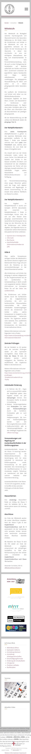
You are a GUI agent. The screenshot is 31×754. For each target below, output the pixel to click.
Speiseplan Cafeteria (13, 650)
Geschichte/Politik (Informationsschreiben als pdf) (15, 244)
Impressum (22, 753)
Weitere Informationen (12, 753)
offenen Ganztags (12, 433)
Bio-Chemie (10, 240)
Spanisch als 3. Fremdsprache (16, 236)
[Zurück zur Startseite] (9, 9)
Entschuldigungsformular (15, 659)
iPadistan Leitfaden (13, 665)
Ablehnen (16, 750)
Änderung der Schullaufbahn (16, 661)
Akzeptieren (5, 750)
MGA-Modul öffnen (13, 648)
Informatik (10, 238)
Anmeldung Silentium (13, 652)
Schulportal (10, 663)
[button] (26, 9)
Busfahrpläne (11, 667)
